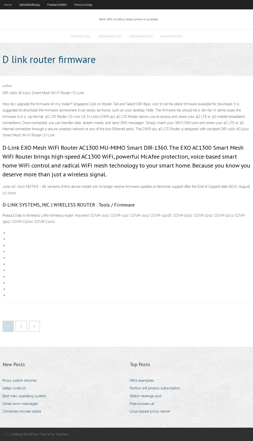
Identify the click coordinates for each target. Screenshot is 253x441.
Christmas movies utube (21, 411)
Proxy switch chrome (19, 380)
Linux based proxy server (150, 411)
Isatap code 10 (14, 388)
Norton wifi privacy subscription (155, 388)
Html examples (142, 380)
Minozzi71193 (83, 4)
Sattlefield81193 (29, 4)
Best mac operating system (24, 396)
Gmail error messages (20, 404)
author (7, 86)
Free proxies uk (142, 404)
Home (8, 4)
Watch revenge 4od (145, 396)
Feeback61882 (57, 4)
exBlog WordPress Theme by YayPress (40, 434)
